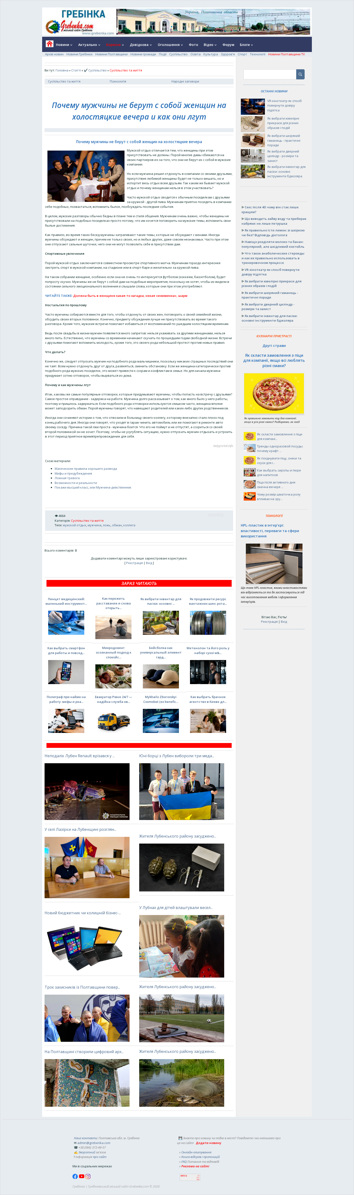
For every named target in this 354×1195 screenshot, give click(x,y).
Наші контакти (85, 1138)
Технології (257, 54)
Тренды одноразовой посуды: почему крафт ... (280, 448)
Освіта (195, 54)
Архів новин (54, 54)
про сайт (99, 1157)
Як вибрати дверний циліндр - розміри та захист (283, 156)
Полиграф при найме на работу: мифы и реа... (66, 699)
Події (162, 54)
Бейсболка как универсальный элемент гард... (161, 652)
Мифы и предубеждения (73, 473)
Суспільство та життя (64, 81)
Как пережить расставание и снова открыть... (113, 603)
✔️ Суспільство (95, 70)
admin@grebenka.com (93, 1143)
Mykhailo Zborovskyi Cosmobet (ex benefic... (160, 699)
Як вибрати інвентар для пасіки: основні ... (160, 601)
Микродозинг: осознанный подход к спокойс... (113, 652)
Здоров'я (228, 54)
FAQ (184, 1161)
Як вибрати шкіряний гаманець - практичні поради (283, 140)
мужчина (94, 525)
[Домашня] (47, 45)
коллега (129, 525)
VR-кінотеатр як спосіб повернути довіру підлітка (284, 105)
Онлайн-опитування (196, 1152)
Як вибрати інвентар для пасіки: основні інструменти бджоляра (286, 171)
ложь (107, 525)
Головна (62, 70)
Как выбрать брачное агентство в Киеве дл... (208, 699)
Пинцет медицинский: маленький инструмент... (66, 601)
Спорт (242, 54)
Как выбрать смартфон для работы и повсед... (66, 650)
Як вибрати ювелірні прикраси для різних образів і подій (283, 123)
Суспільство (178, 54)
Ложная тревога (67, 478)
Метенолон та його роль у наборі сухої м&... (208, 650)
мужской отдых (74, 525)
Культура (210, 54)
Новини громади (143, 54)
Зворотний (87, 1152)
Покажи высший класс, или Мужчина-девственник (93, 487)
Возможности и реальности (76, 483)
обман (117, 525)
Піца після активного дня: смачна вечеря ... (276, 484)
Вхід (149, 563)
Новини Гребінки (79, 54)
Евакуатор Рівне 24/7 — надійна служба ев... (113, 699)
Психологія (118, 81)
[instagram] (88, 1178)
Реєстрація (134, 563)
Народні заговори (185, 81)
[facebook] (75, 1178)
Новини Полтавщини (111, 54)
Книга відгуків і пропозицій (200, 1157)
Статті (76, 70)
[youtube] (82, 1178)
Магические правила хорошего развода (86, 468)
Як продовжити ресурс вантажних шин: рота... (208, 601)
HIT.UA (184, 1176)
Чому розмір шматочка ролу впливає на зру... (279, 496)
